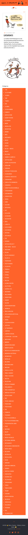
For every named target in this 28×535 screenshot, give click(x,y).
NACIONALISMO (9, 364)
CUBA (6, 202)
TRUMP (7, 491)
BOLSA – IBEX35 (9, 148)
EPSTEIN (7, 233)
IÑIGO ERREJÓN (9, 311)
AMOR (6, 123)
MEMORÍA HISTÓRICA (10, 353)
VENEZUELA (8, 502)
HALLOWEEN (8, 294)
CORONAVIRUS (8, 193)
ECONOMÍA (8, 216)
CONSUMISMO (8, 190)
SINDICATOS (8, 474)
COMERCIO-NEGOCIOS (10, 176)
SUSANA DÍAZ (8, 477)
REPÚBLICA (8, 454)
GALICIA (7, 280)
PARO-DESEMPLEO (10, 390)
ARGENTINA (8, 129)
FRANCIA (7, 269)
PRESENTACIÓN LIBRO (11, 423)
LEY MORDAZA (8, 328)
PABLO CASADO (9, 373)
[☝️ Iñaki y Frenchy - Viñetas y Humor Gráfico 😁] (12, 3)
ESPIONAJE (8, 235)
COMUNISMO (8, 179)
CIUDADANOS (8, 174)
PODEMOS (7, 415)
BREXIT (7, 151)
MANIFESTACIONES (10, 345)
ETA (6, 238)
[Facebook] (10, 532)
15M (6, 98)
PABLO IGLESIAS (9, 376)
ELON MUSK (8, 230)
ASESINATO (8, 137)
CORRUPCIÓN (8, 196)
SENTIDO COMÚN (9, 471)
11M (6, 89)
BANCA (6, 146)
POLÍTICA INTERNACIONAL (12, 420)
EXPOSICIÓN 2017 (9, 244)
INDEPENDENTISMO (10, 305)
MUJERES (7, 362)
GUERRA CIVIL (8, 289)
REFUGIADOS (8, 443)
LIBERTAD (7, 331)
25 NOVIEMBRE (9, 109)
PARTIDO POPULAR (10, 392)
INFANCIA (7, 308)
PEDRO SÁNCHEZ (9, 401)
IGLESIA (7, 303)
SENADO (7, 468)
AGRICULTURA (8, 115)
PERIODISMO (8, 406)
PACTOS (7, 378)
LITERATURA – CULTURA (11, 336)
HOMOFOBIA (8, 297)
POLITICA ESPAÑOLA (10, 418)
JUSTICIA (7, 325)
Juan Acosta (18, 528)
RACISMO (7, 429)
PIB (6, 409)
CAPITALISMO (8, 160)
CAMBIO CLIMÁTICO (10, 157)
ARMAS (7, 132)
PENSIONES (8, 404)
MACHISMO (8, 339)
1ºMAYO (7, 101)
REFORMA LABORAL (10, 440)
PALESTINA (8, 381)
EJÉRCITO (7, 224)
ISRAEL (7, 319)
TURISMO (7, 493)
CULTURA (7, 204)
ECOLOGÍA (7, 213)
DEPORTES (7, 207)
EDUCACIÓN (8, 218)
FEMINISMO (8, 261)
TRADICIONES (8, 488)
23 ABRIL (7, 106)
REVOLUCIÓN (8, 457)
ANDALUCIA (8, 126)
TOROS (6, 485)
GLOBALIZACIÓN (9, 283)
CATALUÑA (7, 165)
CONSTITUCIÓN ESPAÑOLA (12, 188)
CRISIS (6, 199)
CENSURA (7, 168)
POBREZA (7, 412)
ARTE (6, 134)
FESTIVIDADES (8, 263)
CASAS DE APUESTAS (10, 162)
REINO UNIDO (8, 448)
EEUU (6, 221)
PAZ (6, 398)
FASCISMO (7, 249)
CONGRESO (8, 185)
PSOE (6, 426)
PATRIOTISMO (8, 395)
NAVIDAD (7, 367)
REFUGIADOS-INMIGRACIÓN (12, 446)
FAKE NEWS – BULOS (10, 247)
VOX (6, 510)
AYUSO (6, 140)
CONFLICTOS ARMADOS (11, 182)
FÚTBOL (7, 275)
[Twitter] (12, 532)
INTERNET (7, 317)
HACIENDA (7, 291)
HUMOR (7, 300)
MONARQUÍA (8, 356)
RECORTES (7, 434)
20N (6, 103)
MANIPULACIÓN (9, 348)
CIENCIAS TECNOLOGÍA (11, 171)
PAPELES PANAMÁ (10, 384)
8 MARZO (7, 112)
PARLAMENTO (8, 387)
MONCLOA (7, 359)
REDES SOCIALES (9, 437)
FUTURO (7, 277)
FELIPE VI (7, 258)
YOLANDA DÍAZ (9, 513)
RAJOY (6, 432)
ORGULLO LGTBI (9, 370)
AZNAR (6, 143)
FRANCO (7, 272)
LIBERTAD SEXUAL (9, 333)
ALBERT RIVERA (9, 118)
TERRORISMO (8, 482)
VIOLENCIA (7, 505)
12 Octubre (8, 92)
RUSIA (6, 460)
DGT (6, 210)
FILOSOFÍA (7, 266)
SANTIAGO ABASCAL (10, 465)
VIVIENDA (7, 507)
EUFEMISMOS (8, 35)
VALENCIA (7, 499)
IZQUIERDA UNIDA (9, 322)
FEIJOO (7, 252)
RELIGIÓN (7, 451)
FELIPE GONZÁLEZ (10, 255)
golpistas (8, 286)
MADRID (7, 342)
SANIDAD (7, 463)
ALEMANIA (7, 120)
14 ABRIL (7, 95)
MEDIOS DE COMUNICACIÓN (12, 350)
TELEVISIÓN (8, 479)
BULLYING (7, 154)
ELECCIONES (8, 227)
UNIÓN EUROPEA (9, 496)
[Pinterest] (15, 532)
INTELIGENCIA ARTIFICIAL (11, 314)
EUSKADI (7, 241)
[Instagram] (18, 532)
